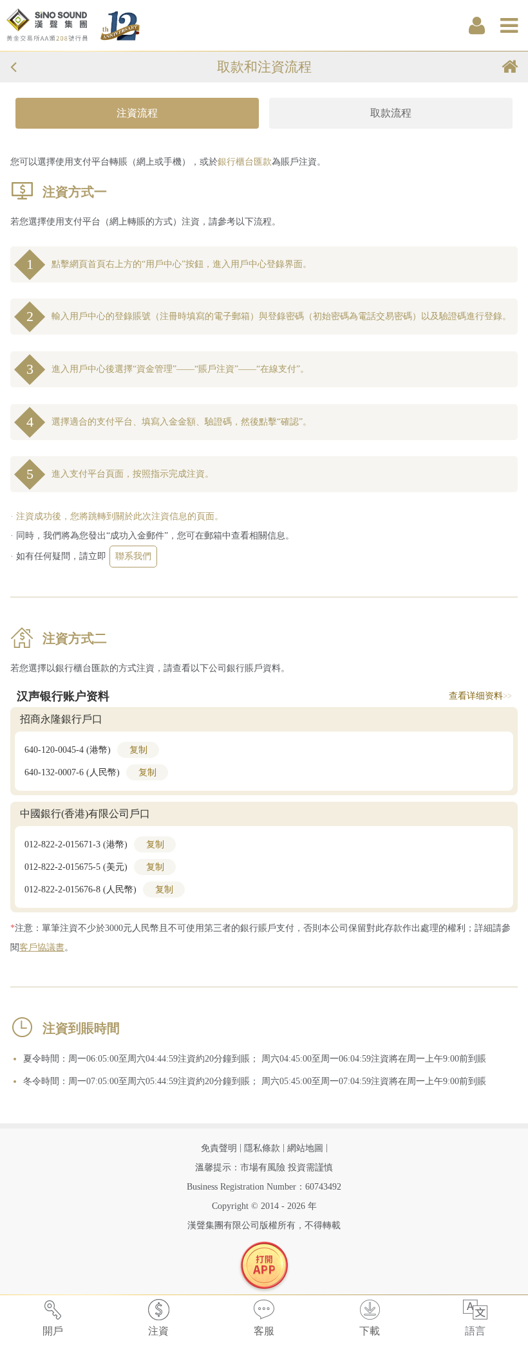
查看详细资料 (480, 695)
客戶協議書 (41, 947)
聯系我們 (133, 556)
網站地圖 (305, 1148)
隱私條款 (262, 1148)
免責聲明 (219, 1148)
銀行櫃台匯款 (245, 162)
